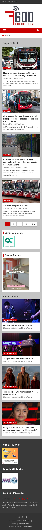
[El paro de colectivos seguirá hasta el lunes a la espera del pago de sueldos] (21, 58)
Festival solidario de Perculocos (17, 325)
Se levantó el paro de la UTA (15, 205)
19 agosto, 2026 (8, 433)
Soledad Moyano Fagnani (24, 328)
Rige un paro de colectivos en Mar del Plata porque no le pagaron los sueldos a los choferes (20, 118)
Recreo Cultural (11, 296)
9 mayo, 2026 (7, 78)
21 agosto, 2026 (8, 328)
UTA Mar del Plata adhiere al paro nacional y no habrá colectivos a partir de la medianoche (20, 162)
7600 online (26, 521)
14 (26, 224)
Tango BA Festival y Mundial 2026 (18, 358)
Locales (7, 68)
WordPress (28, 526)
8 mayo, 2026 (7, 124)
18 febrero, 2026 (9, 167)
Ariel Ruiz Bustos (19, 78)
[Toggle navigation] (4, 30)
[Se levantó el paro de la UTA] (21, 191)
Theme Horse (24, 524)
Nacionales (8, 200)
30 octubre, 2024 (9, 208)
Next (33, 224)
